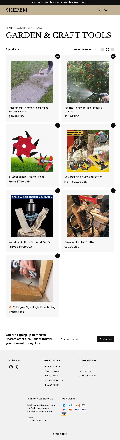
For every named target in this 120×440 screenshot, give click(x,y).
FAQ (46, 389)
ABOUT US (84, 366)
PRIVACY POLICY (52, 384)
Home (9, 27)
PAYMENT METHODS (53, 380)
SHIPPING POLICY (52, 366)
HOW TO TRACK (51, 371)
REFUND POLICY (51, 375)
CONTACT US (85, 371)
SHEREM (17, 10)
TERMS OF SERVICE (88, 375)
